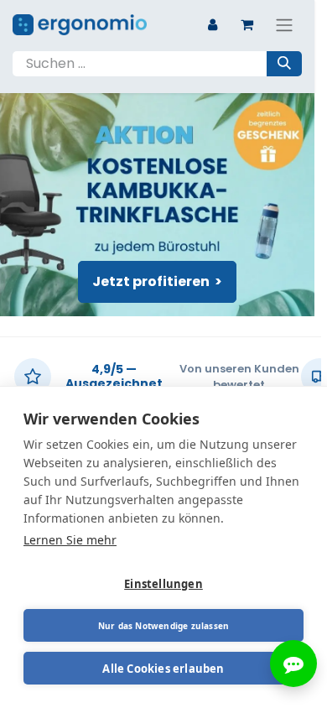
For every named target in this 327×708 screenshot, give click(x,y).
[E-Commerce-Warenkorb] (246, 24)
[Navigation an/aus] (284, 25)
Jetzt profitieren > (157, 281)
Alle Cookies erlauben (163, 668)
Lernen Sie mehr (70, 540)
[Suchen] (284, 63)
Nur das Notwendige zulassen (163, 626)
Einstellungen (163, 583)
